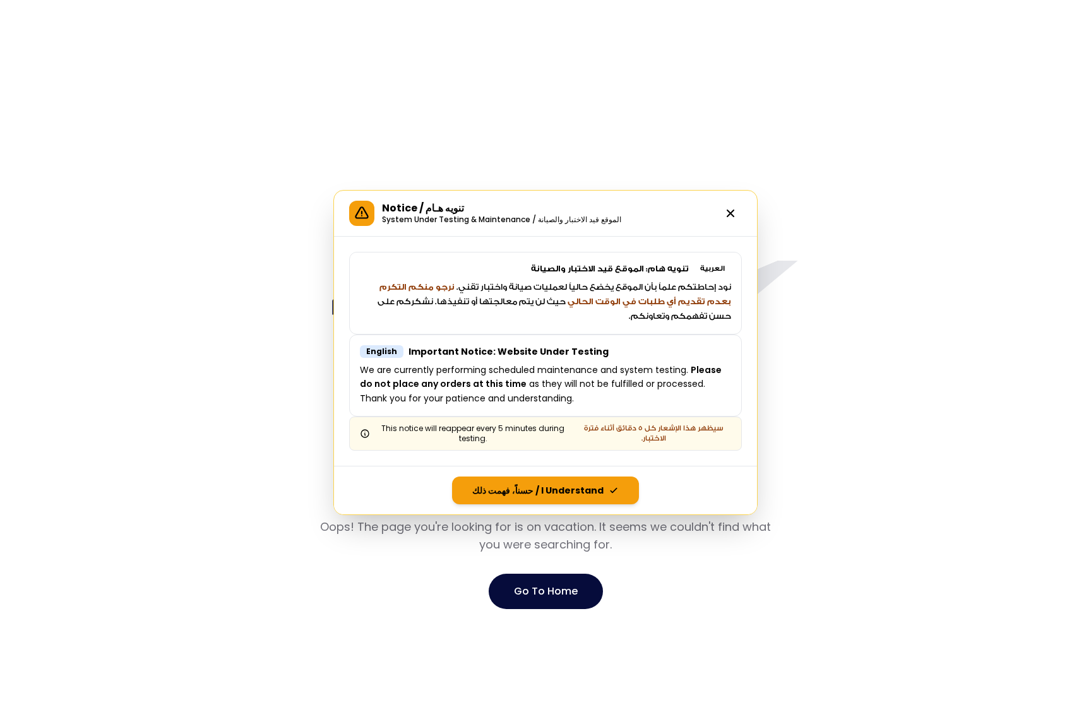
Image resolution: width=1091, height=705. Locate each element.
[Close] (730, 213)
